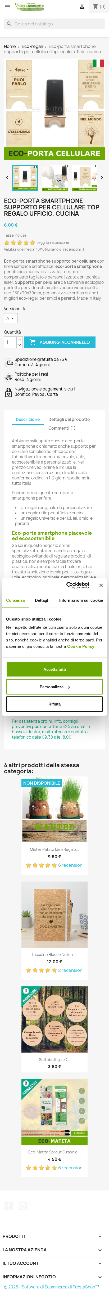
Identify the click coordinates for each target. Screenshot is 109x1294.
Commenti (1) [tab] (62, 428)
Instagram (23, 1206)
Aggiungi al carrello (60, 342)
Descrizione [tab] (28, 419)
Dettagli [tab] (42, 600)
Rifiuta (54, 704)
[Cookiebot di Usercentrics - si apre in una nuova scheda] (67, 585)
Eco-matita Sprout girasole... (54, 1151)
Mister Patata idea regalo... (54, 849)
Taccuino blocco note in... (54, 954)
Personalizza (51, 686)
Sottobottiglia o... (54, 1059)
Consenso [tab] (15, 600)
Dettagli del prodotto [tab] (69, 419)
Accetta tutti (54, 669)
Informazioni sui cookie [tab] (81, 600)
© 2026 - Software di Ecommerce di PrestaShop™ (51, 1287)
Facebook (8, 1206)
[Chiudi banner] (101, 585)
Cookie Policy (80, 646)
